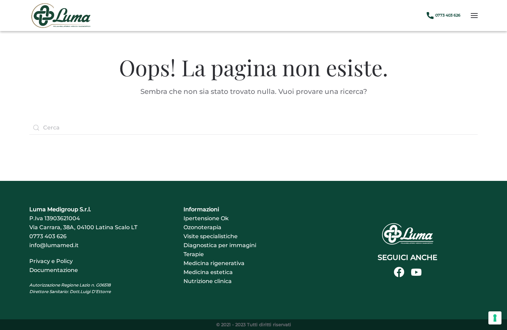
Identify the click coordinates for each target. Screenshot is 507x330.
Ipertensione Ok (206, 218)
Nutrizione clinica (207, 281)
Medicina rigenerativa (214, 263)
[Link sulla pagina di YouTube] (416, 272)
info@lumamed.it (54, 245)
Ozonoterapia (202, 227)
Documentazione (53, 270)
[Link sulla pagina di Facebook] (399, 272)
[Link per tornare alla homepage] (408, 234)
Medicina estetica (208, 272)
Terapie (193, 254)
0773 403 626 (48, 236)
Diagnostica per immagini (219, 245)
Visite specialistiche (210, 236)
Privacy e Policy (51, 261)
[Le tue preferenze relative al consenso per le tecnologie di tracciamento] (494, 317)
